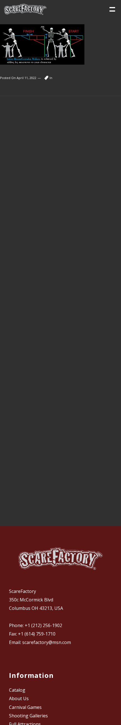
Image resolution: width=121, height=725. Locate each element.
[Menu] (112, 8)
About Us (19, 698)
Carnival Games (25, 707)
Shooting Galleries (28, 716)
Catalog (17, 690)
